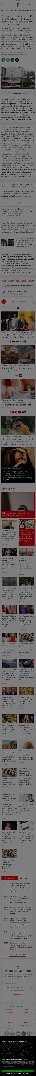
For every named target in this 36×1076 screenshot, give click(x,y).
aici (20, 1052)
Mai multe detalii (8, 1046)
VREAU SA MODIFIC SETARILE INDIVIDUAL (18, 1073)
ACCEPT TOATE (18, 1071)
